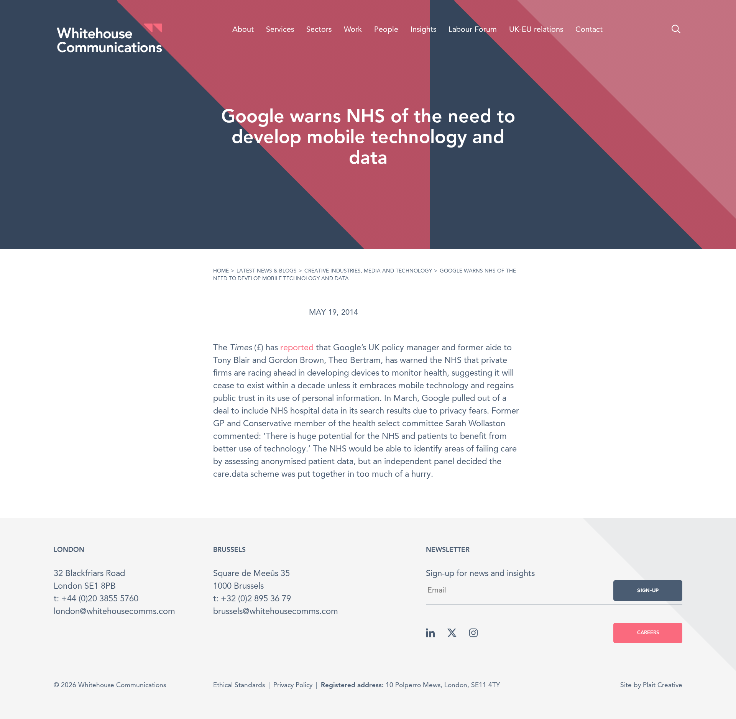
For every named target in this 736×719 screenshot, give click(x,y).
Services (280, 30)
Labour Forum (473, 30)
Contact (589, 30)
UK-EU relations (536, 30)
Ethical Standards (239, 685)
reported (297, 348)
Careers (648, 632)
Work (353, 30)
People (386, 30)
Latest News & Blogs (267, 271)
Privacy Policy (292, 685)
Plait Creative (662, 685)
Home (221, 271)
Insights (423, 30)
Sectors (319, 30)
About (243, 30)
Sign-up (648, 590)
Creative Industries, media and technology (368, 271)
